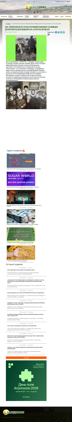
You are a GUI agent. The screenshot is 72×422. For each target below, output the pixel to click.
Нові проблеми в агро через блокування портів (21, 270)
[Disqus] (26, 129)
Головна (8, 24)
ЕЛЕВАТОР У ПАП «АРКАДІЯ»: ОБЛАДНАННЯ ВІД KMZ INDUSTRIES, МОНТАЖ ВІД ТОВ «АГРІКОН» (26, 303)
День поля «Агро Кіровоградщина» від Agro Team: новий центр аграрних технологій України (25, 336)
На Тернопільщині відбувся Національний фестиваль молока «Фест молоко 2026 (25, 315)
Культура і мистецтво (46, 17)
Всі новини (26, 357)
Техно (56, 16)
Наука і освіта (27, 17)
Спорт (62, 16)
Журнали (4, 16)
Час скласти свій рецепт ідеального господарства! (21, 325)
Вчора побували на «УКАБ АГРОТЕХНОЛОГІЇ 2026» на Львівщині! (25, 292)
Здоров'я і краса (36, 17)
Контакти (68, 16)
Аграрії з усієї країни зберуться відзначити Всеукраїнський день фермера (25, 348)
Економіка (20, 16)
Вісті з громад (11, 17)
